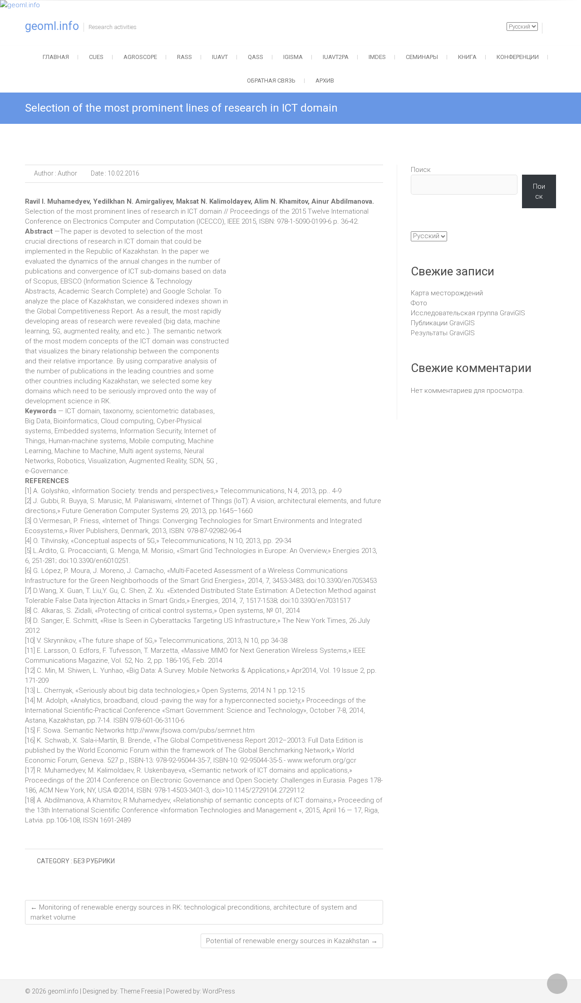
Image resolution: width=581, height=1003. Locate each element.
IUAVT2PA (336, 57)
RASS (184, 57)
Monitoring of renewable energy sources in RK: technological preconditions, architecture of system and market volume (193, 912)
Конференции (518, 57)
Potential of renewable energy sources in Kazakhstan (292, 941)
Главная (56, 57)
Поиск (421, 170)
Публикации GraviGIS (443, 323)
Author (66, 173)
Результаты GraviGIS (443, 333)
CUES (96, 57)
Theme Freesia (141, 991)
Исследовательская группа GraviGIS (468, 313)
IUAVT (220, 57)
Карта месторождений (447, 293)
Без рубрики (94, 861)
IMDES (377, 57)
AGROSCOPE (140, 57)
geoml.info (52, 26)
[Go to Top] (557, 984)
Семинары (422, 57)
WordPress (218, 991)
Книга (467, 57)
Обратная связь (271, 80)
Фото (419, 303)
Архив (324, 80)
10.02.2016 (122, 173)
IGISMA (293, 57)
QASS (255, 57)
